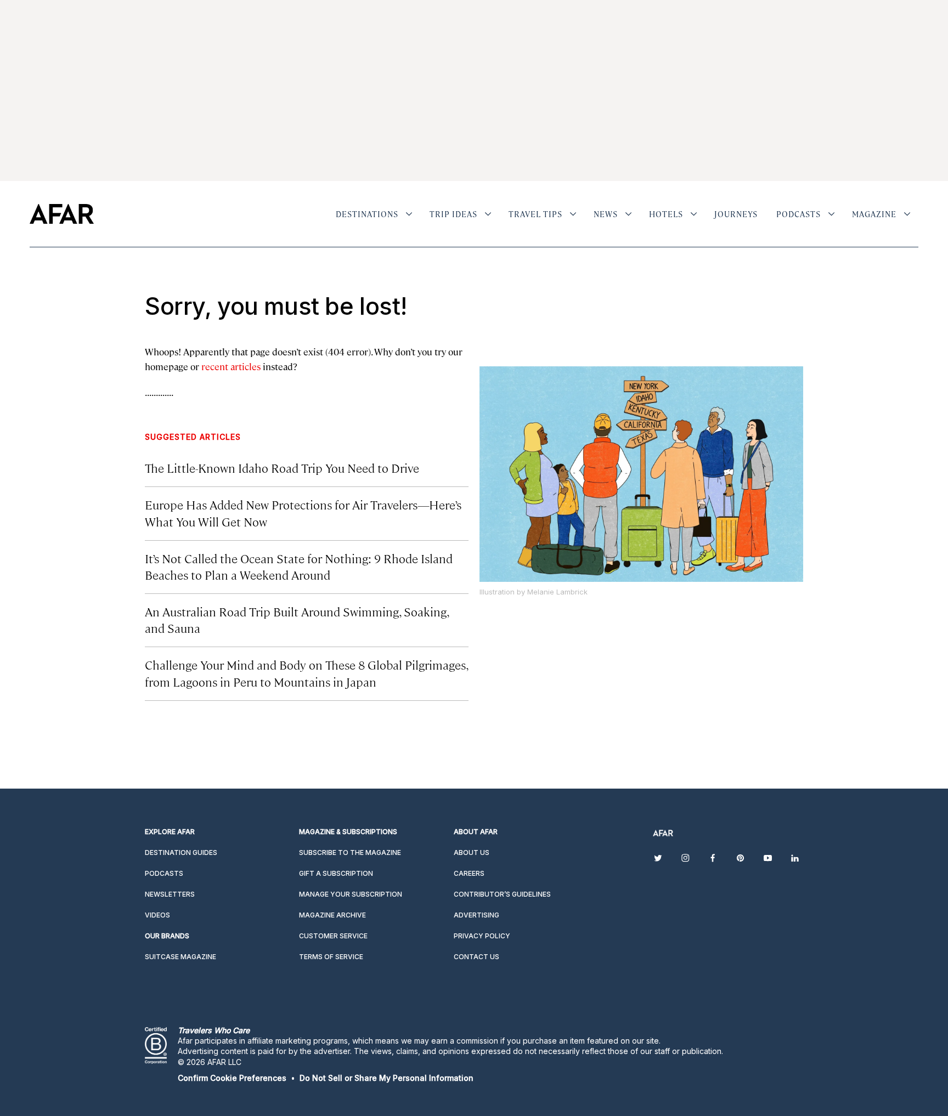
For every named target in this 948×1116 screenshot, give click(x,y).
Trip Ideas (453, 214)
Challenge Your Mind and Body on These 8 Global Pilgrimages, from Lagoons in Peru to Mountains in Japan (306, 672)
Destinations (367, 214)
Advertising (476, 915)
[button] (232, 1078)
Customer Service (333, 936)
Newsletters (170, 894)
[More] (409, 213)
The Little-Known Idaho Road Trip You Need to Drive (282, 467)
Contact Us (476, 957)
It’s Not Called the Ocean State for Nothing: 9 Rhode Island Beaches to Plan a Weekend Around (299, 566)
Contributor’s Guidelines (502, 894)
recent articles (231, 366)
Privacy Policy (482, 936)
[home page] (62, 214)
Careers (469, 873)
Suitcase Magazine (180, 957)
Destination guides (181, 852)
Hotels (666, 214)
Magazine (874, 214)
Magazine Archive (332, 915)
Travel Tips (535, 214)
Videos (157, 915)
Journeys (736, 214)
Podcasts (798, 214)
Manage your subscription (350, 894)
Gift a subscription (336, 873)
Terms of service (331, 957)
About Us (471, 852)
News (606, 214)
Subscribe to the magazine (350, 852)
